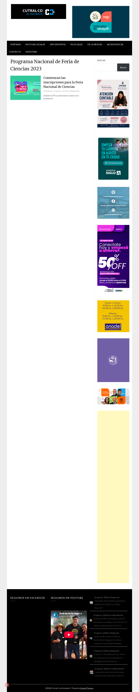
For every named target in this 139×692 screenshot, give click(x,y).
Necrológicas (115, 44)
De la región (94, 44)
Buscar (101, 60)
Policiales (76, 44)
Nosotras (31, 51)
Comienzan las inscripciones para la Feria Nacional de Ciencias (63, 82)
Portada (15, 44)
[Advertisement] (113, 497)
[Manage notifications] (7, 685)
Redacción (75, 91)
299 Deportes (58, 44)
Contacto (15, 51)
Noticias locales (35, 44)
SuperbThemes (86, 688)
